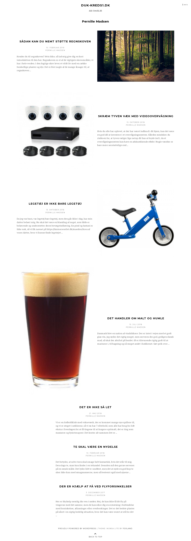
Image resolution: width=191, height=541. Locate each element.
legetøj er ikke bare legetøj (55, 203)
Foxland (127, 529)
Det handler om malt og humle (135, 318)
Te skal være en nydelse (95, 446)
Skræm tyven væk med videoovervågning (135, 116)
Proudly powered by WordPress (77, 529)
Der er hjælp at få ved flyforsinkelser (95, 486)
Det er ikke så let (95, 407)
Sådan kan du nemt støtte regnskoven (55, 41)
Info (186, 5)
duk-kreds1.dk (95, 5)
